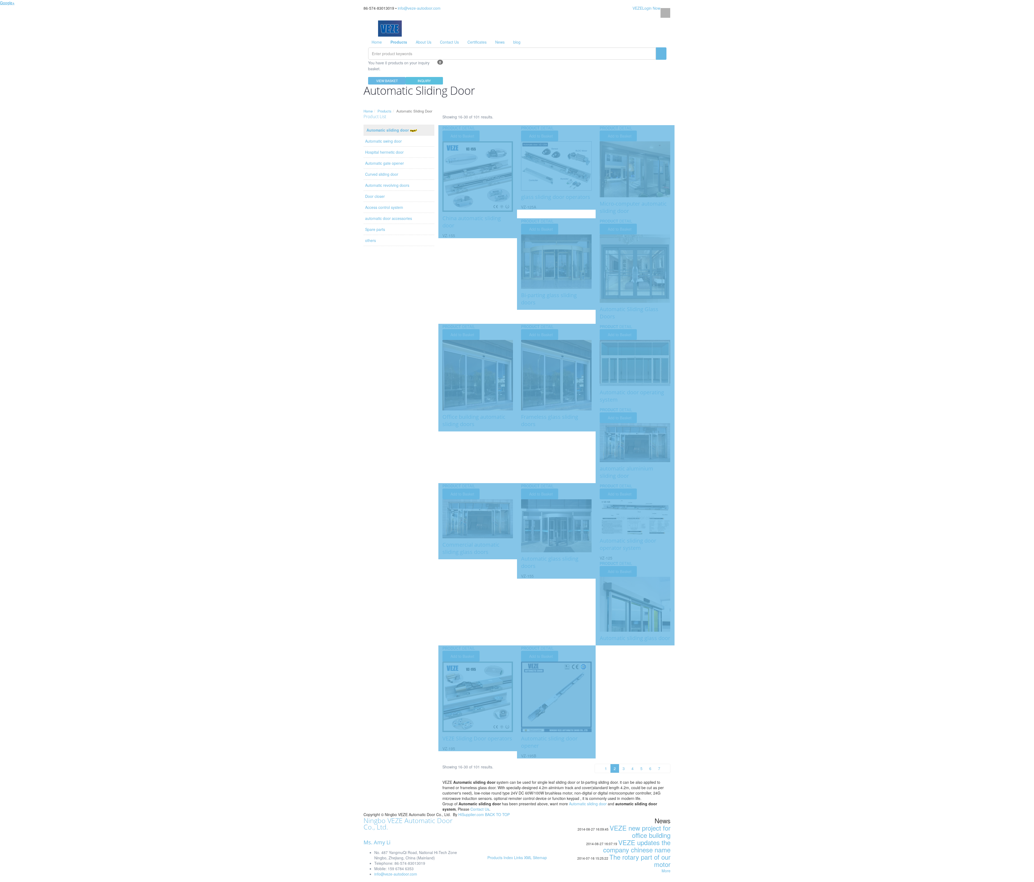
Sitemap (540, 857)
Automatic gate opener (384, 163)
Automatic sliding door (388, 130)
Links (518, 857)
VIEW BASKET (387, 80)
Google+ (7, 2)
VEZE (637, 8)
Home (377, 42)
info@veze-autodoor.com (419, 8)
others (370, 240)
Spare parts (375, 229)
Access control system (384, 207)
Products (385, 111)
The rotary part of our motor (639, 860)
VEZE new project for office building (640, 831)
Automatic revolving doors (387, 185)
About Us (423, 42)
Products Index (500, 857)
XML (528, 857)
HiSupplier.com (471, 814)
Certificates (477, 42)
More (666, 870)
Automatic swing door (383, 141)
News (500, 42)
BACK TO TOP (497, 814)
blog (517, 42)
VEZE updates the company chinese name (636, 846)
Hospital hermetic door (384, 152)
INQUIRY (424, 80)
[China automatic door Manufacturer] (390, 28)
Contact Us (449, 42)
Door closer (375, 196)
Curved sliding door (381, 174)
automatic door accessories (388, 218)
